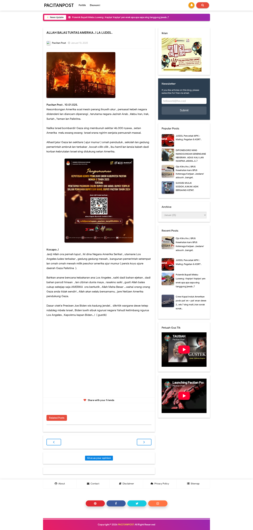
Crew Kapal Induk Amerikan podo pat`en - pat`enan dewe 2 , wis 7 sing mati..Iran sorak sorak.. (120, 17)
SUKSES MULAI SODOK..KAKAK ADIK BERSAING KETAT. (187, 186)
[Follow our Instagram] (157, 503)
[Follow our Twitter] (136, 503)
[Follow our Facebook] (116, 503)
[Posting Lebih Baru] (53, 442)
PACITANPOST (126, 524)
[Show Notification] (191, 5)
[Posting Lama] (144, 442)
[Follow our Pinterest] (95, 503)
